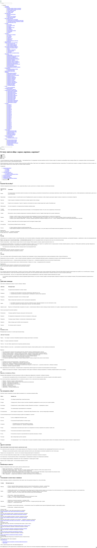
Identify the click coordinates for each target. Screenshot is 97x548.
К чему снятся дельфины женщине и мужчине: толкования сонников (13, 517)
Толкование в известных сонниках (10, 178)
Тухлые (7, 170)
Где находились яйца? (7, 175)
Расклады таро (10, 143)
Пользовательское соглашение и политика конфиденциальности (15, 541)
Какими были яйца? (7, 168)
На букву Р (9, 118)
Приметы (7, 72)
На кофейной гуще (10, 27)
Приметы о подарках (11, 79)
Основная (7, 6)
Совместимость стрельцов (12, 101)
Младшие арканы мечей (11, 141)
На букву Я (9, 128)
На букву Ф (9, 122)
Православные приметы (11, 73)
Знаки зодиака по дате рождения (11, 42)
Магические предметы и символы (11, 46)
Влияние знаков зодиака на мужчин (14, 9)
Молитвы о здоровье (11, 59)
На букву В (9, 106)
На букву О (9, 116)
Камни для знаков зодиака (12, 47)
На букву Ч (9, 125)
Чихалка (8, 32)
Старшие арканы (10, 144)
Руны (6, 86)
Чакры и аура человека (11, 16)
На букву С (9, 119)
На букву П (9, 117)
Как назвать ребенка (11, 134)
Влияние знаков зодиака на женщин (14, 8)
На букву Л (9, 113)
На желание (9, 36)
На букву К (9, 112)
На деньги (9, 35)
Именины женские (10, 132)
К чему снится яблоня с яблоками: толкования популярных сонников (13, 528)
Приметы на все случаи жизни (13, 75)
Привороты (9, 39)
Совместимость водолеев (12, 93)
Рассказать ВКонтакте (4, 536)
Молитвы (7, 53)
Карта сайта (5, 542)
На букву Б (9, 105)
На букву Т (9, 120)
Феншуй (8, 15)
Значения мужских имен (12, 131)
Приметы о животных (11, 78)
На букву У (9, 121)
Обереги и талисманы (11, 49)
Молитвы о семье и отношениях (13, 61)
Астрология (7, 7)
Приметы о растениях (11, 81)
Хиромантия (9, 31)
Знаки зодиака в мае (11, 43)
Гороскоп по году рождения (12, 19)
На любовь (9, 28)
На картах (9, 26)
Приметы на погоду (11, 76)
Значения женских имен (11, 130)
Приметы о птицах (10, 80)
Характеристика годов (11, 22)
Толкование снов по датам (12, 137)
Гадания (6, 23)
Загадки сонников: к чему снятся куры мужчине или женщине (12, 511)
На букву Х (9, 123)
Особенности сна (10, 136)
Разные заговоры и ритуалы (12, 40)
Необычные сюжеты (7, 177)
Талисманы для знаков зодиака (13, 52)
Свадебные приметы (11, 85)
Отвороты (9, 37)
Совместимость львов (11, 96)
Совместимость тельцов (11, 102)
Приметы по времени (11, 83)
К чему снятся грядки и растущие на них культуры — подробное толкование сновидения (17, 520)
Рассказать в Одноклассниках (24, 536)
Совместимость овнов (11, 97)
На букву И (9, 111)
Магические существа (11, 89)
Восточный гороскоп (9, 18)
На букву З (9, 110)
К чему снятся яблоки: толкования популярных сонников (11, 534)
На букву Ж (9, 109)
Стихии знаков (10, 12)
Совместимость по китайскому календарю (15, 20)
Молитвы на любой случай (12, 57)
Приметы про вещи (11, 84)
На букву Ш (9, 126)
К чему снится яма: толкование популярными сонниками (11, 531)
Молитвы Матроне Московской (13, 55)
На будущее (9, 24)
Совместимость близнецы (12, 91)
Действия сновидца (7, 172)
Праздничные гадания (11, 30)
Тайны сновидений (8, 135)
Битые (7, 171)
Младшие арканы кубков (12, 140)
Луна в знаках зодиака (11, 10)
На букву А (9, 104)
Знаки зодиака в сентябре (12, 44)
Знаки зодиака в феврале (12, 45)
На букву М (9, 114)
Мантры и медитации (11, 14)
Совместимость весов (11, 92)
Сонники (6, 103)
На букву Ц (9, 124)
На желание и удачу (11, 25)
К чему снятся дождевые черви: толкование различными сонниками (13, 514)
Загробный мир (8, 41)
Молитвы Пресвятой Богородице (13, 63)
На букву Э (9, 127)
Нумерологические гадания (12, 69)
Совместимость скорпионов (12, 100)
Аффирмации (9, 54)
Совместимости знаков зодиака (11, 90)
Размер (7, 169)
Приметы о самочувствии (12, 82)
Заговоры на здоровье (11, 34)
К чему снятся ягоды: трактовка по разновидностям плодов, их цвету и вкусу (15, 525)
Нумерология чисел (11, 70)
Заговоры (7, 33)
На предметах (9, 29)
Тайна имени (7, 129)
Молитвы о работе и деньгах (12, 60)
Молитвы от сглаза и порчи (12, 62)
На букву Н (9, 115)
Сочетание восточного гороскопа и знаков (15, 21)
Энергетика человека (11, 17)
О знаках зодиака (10, 11)
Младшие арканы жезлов (12, 139)
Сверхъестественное (9, 88)
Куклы (8, 48)
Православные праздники (10, 71)
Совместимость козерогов (12, 95)
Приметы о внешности (11, 77)
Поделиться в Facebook (13, 536)
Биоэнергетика (8, 13)
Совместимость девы (11, 94)
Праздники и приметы (11, 74)
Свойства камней (10, 50)
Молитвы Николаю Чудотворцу (13, 58)
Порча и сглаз (9, 38)
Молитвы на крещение (11, 56)
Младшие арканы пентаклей (12, 142)
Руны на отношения (11, 87)
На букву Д (9, 108)
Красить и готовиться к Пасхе (11, 174)
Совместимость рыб (11, 99)
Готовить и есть (9, 173)
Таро (6, 138)
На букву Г (9, 107)
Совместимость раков (11, 98)
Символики (9, 51)
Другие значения (6, 176)
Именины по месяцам (11, 133)
